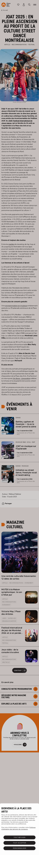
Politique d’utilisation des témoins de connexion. (18, 828)
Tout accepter (19, 843)
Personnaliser (19, 848)
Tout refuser (19, 837)
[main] (19, 829)
